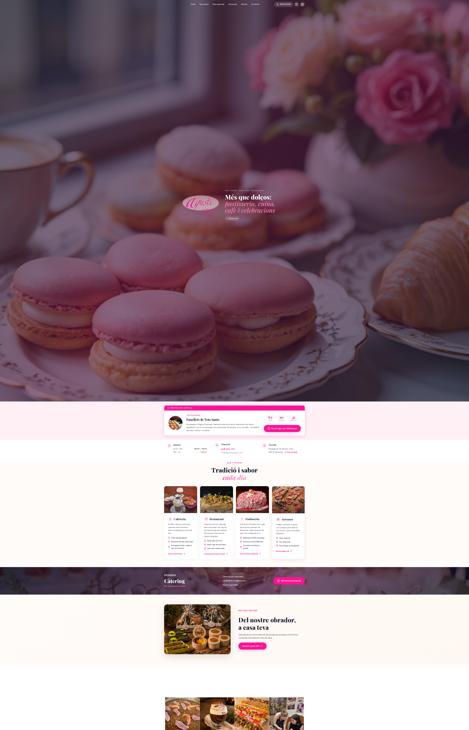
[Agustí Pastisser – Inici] (170, 4)
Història (244, 4)
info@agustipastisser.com (231, 453)
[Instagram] (302, 4)
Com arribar (292, 452)
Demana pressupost (291, 581)
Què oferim (204, 4)
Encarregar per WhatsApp (284, 428)
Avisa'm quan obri (251, 646)
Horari (193, 4)
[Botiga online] (296, 4)
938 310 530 (228, 448)
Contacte (255, 4)
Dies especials (218, 4)
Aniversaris (232, 4)
